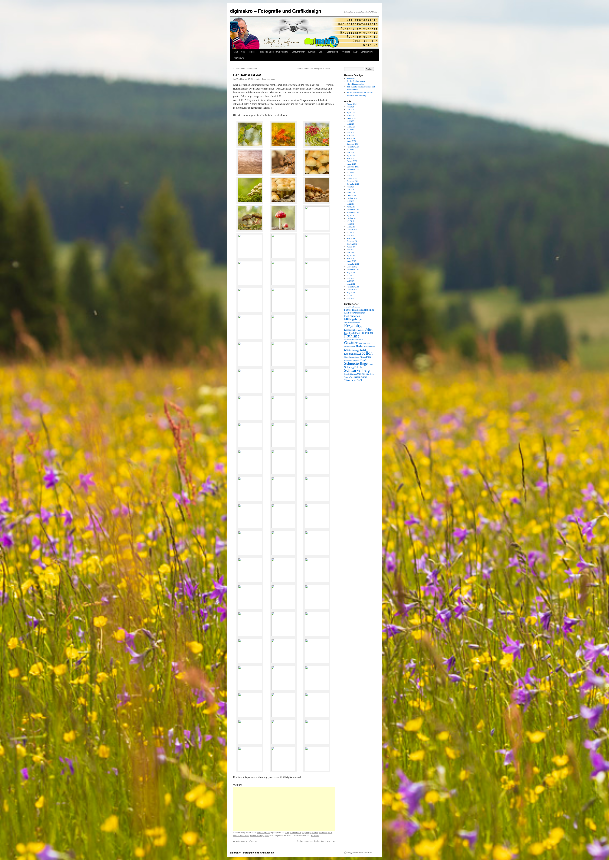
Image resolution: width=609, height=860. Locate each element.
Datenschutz (332, 51)
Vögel (346, 377)
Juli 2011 (350, 295)
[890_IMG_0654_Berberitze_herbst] (283, 689)
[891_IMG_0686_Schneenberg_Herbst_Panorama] (316, 635)
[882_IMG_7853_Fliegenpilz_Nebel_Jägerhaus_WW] (249, 338)
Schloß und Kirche (241, 835)
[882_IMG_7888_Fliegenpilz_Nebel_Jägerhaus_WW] (283, 338)
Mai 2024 (350, 135)
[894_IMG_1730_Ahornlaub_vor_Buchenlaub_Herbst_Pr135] (316, 743)
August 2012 (352, 272)
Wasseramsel (354, 376)
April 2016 (351, 215)
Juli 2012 (350, 275)
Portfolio (251, 51)
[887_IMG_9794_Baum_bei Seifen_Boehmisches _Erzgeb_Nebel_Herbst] (249, 608)
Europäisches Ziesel (354, 329)
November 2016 (353, 212)
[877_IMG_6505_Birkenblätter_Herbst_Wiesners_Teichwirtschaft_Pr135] (249, 147)
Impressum (238, 57)
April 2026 (351, 112)
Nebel (356, 357)
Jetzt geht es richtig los (355, 84)
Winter (348, 380)
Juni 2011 (350, 298)
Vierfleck (369, 374)
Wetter (364, 376)
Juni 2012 (350, 278)
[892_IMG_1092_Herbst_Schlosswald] (283, 716)
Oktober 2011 (352, 289)
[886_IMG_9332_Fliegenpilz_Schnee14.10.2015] (316, 446)
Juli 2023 (350, 149)
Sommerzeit (351, 78)
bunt (287, 832)
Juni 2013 (350, 249)
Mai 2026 (350, 109)
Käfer (363, 349)
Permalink (315, 835)
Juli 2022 (350, 172)
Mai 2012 (350, 281)
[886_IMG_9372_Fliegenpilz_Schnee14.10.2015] (249, 473)
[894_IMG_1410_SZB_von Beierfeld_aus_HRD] (316, 500)
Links (321, 51)
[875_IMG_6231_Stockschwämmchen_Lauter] (316, 175)
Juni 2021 (350, 186)
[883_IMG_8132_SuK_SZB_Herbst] (249, 392)
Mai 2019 (350, 204)
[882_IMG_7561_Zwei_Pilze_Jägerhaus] (249, 257)
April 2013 (351, 255)
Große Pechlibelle (364, 343)
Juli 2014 (350, 232)
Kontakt (311, 51)
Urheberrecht (367, 51)
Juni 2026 (350, 106)
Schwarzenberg (257, 835)
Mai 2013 (350, 252)
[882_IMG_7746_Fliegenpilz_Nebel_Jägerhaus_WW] (249, 311)
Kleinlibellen (369, 346)
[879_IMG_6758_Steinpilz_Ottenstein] (316, 229)
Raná (363, 360)
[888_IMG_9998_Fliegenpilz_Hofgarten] (283, 770)
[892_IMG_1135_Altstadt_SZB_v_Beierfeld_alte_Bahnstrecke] (249, 500)
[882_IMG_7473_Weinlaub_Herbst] (316, 365)
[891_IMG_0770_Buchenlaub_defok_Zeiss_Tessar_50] (316, 689)
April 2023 (351, 155)
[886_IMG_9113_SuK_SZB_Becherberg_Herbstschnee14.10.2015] (249, 446)
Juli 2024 (350, 129)
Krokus (347, 349)
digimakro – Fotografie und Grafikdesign (275, 10)
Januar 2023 (351, 164)
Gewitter (350, 342)
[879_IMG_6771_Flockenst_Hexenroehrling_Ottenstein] (249, 231)
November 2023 (353, 146)
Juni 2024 (350, 132)
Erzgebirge (306, 832)
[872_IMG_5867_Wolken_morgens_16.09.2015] (249, 175)
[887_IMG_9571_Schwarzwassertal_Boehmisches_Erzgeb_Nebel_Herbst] (316, 527)
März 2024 (351, 138)
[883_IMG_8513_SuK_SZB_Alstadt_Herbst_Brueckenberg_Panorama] (316, 392)
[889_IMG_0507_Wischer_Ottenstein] (249, 689)
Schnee (370, 364)
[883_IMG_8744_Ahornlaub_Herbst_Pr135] (283, 147)
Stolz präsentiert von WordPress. (359, 852)
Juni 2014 (350, 235)
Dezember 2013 (353, 241)
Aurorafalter (348, 307)
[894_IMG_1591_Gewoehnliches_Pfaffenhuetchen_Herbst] (316, 716)
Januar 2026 (351, 118)
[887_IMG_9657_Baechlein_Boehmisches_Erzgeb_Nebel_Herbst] (249, 581)
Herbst (315, 832)
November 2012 (353, 264)
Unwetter (361, 373)
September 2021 (353, 184)
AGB (355, 51)
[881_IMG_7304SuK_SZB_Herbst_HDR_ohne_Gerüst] (249, 365)
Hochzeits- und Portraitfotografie (273, 51)
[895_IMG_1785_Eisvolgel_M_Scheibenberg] (316, 770)
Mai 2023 (350, 152)
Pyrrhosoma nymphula (351, 360)
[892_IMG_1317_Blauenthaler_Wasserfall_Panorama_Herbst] (283, 527)
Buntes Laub (295, 832)
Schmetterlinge (356, 363)
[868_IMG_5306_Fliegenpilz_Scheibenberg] (283, 231)
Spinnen (354, 374)
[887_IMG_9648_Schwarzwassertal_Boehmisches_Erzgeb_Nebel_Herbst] (316, 554)
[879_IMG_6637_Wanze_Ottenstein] (283, 175)
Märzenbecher (349, 357)
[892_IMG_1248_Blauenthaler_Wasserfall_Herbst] (249, 662)
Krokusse (355, 350)
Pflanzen (363, 357)
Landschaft (350, 353)
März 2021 (351, 192)
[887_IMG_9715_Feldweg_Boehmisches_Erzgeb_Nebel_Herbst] (283, 581)
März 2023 (351, 158)
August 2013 (352, 246)
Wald (267, 835)
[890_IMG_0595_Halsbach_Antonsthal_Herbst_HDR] (249, 635)
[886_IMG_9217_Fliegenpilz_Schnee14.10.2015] (283, 446)
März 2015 (351, 226)
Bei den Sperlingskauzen (356, 81)
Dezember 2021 (353, 181)
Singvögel (347, 374)
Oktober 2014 (352, 229)
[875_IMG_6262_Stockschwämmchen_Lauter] (249, 203)
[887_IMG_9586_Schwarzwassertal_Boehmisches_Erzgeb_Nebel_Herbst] (249, 554)
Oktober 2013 (352, 244)
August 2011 (352, 292)
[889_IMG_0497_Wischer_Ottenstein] (316, 662)
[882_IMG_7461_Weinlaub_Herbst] (283, 365)
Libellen (365, 353)
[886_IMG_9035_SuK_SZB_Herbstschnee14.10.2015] (316, 419)
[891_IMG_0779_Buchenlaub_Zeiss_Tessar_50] (249, 716)
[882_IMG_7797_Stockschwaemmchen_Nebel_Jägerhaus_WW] (283, 311)
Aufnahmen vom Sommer (245, 68)
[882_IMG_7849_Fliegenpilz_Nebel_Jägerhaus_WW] (316, 311)
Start (235, 51)
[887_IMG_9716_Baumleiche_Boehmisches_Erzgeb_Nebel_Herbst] (316, 581)
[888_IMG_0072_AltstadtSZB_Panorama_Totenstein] (283, 473)
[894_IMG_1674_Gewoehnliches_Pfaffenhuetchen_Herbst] (249, 743)
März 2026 (351, 115)
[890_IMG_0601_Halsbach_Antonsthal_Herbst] (283, 635)
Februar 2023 (352, 161)
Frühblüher (366, 333)
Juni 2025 (350, 121)
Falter (369, 329)
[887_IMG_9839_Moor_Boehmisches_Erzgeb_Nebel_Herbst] (283, 608)
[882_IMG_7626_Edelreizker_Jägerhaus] (316, 257)
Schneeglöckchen (354, 367)
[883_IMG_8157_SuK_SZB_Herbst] (283, 392)
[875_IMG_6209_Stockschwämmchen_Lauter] (283, 203)
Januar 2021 (351, 195)
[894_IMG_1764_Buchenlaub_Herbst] (283, 662)
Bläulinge (368, 309)
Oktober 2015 (352, 218)
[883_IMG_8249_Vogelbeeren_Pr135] (316, 147)
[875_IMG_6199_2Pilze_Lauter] (316, 203)
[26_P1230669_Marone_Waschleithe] (283, 257)
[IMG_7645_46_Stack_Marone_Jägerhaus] (316, 284)
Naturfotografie (263, 832)
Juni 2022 (350, 175)
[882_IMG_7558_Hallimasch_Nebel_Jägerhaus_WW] (249, 284)
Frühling (352, 336)
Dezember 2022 (353, 166)
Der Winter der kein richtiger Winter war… (316, 68)
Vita (243, 51)
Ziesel (358, 379)
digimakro (271, 79)
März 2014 (351, 238)
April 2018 (351, 206)
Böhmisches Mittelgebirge (353, 317)
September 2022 (353, 169)
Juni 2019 (350, 201)
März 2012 (351, 284)
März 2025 (351, 126)
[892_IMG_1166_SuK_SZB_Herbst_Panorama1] (283, 500)
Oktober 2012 (352, 266)
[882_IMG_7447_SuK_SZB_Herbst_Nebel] (316, 338)
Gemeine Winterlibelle (353, 339)
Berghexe (356, 307)
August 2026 (352, 104)
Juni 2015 (350, 224)
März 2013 (351, 258)
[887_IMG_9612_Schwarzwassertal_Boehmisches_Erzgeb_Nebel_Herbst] (283, 554)
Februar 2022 (352, 178)
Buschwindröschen (356, 312)
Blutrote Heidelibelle (353, 309)
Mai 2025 (350, 124)
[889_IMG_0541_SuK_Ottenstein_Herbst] (316, 473)
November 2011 (353, 286)
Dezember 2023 (353, 144)
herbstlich (323, 832)
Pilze (330, 832)
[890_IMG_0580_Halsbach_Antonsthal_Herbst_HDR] (316, 608)
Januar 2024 (351, 141)
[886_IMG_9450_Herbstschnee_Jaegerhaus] (249, 419)
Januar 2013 (351, 261)
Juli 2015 (350, 221)
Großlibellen (349, 346)
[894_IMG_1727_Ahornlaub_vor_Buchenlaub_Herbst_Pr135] (283, 743)
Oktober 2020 (352, 198)
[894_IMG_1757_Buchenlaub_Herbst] (249, 770)
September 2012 (353, 269)
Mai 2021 (350, 189)
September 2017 (353, 209)
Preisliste (345, 51)
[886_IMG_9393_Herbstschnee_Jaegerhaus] (283, 419)
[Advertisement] (284, 809)
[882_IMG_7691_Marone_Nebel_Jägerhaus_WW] (283, 284)
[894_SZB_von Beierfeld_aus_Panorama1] (249, 527)
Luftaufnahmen (298, 51)
